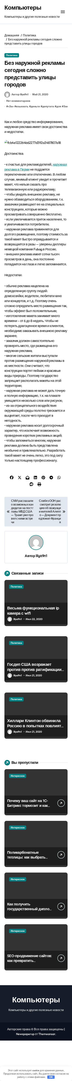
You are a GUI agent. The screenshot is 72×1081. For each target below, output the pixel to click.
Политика (11, 55)
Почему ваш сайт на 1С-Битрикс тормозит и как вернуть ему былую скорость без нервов (27, 807)
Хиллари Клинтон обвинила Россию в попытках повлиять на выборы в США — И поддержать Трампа (35, 728)
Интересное (18, 775)
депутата (48, 106)
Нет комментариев (18, 100)
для (58, 106)
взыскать (22, 106)
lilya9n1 (41, 556)
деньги (35, 106)
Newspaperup (25, 1034)
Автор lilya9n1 (19, 94)
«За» (11, 106)
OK (51, 1076)
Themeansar (46, 1034)
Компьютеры (22, 7)
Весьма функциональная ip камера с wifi (33, 610)
